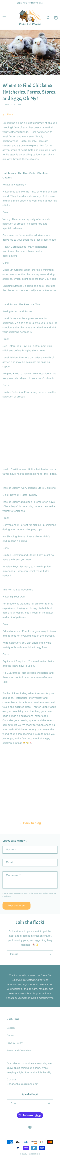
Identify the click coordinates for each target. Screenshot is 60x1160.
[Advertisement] (30, 433)
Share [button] (9, 114)
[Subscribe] (49, 954)
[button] (4, 18)
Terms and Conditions (19, 1050)
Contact (11, 1035)
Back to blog (32, 823)
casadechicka (34, 1154)
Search (11, 1028)
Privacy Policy (14, 1043)
